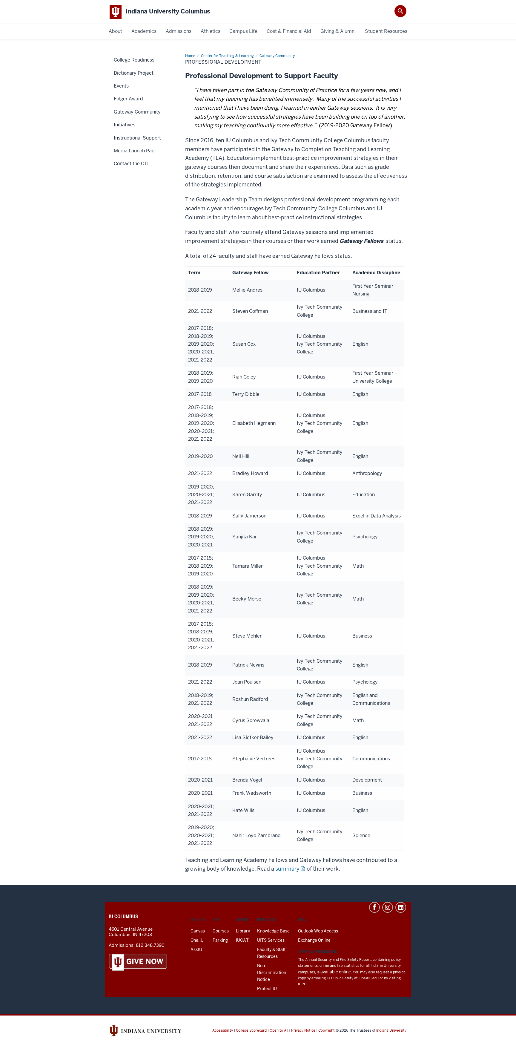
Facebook (374, 907)
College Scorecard (251, 1030)
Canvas (198, 931)
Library (243, 931)
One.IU (197, 940)
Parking (220, 940)
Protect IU (267, 988)
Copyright (326, 1030)
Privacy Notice (303, 1030)
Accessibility (222, 1030)
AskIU (196, 949)
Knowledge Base (273, 931)
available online (335, 972)
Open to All (279, 1030)
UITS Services (271, 940)
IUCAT (242, 940)
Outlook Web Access (318, 931)
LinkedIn (400, 907)
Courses (221, 931)
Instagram (387, 907)
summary (287, 868)
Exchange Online (314, 940)
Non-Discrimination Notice (271, 972)
